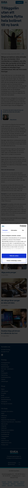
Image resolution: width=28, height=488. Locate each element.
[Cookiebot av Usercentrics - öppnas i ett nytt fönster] (20, 226)
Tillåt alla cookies (14, 255)
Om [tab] (23, 230)
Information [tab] (14, 230)
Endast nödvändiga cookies (14, 260)
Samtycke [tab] (5, 230)
